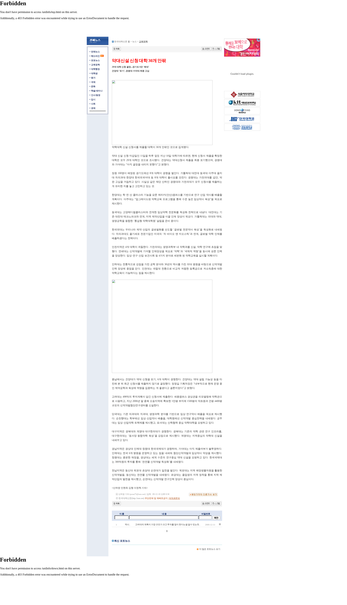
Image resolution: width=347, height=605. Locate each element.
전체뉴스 (95, 51)
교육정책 (95, 64)
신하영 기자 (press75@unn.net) (132, 494)
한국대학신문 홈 (122, 41)
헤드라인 (95, 56)
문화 (93, 86)
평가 (93, 78)
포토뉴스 (95, 60)
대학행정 (95, 69)
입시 (93, 99)
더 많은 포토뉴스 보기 (209, 549)
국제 (93, 82)
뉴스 (134, 41)
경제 (93, 108)
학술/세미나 (96, 91)
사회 (93, 104)
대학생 (94, 73)
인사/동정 (95, 95)
